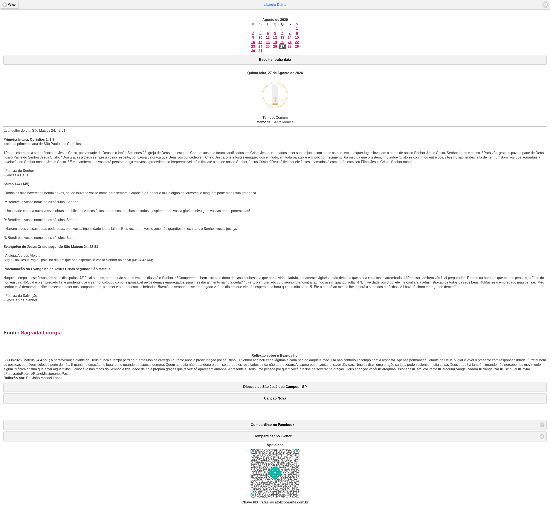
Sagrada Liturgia (41, 332)
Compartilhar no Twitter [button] (273, 436)
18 (268, 42)
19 (275, 42)
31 (260, 51)
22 (297, 42)
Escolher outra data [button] (275, 59)
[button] (545, 4)
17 (260, 42)
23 (253, 46)
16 (253, 42)
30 (253, 51)
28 (290, 46)
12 (275, 37)
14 (290, 37)
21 (290, 42)
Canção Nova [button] (275, 398)
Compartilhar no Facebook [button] (272, 425)
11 (268, 37)
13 (282, 37)
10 (260, 37)
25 (268, 46)
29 (297, 46)
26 (275, 46)
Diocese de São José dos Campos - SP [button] (275, 387)
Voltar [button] (12, 4)
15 (297, 37)
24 (260, 46)
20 (282, 42)
